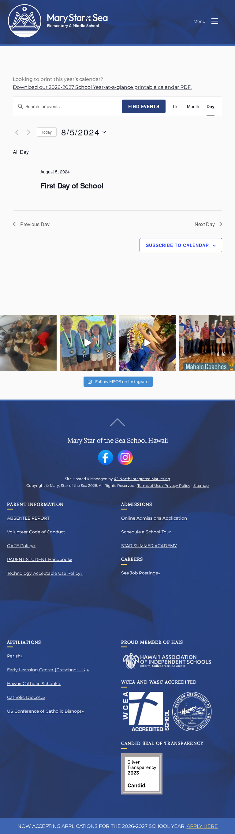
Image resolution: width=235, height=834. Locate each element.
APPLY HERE (202, 826)
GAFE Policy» (21, 545)
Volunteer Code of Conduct (36, 532)
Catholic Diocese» (26, 697)
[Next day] (28, 132)
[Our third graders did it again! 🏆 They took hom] (88, 343)
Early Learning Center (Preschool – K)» (48, 670)
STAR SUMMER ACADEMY (149, 545)
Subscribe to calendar (177, 245)
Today (47, 132)
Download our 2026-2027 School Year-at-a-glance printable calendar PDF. (102, 87)
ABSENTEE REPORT (28, 518)
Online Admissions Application (154, 518)
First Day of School (71, 185)
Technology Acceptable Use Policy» (45, 573)
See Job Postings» (140, 573)
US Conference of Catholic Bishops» (45, 711)
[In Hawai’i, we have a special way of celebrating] (147, 343)
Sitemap (201, 485)
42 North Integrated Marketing (142, 478)
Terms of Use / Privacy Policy (163, 485)
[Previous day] (16, 132)
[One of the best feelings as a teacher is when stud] (28, 343)
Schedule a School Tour (146, 532)
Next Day (205, 224)
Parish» (15, 656)
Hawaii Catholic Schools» (34, 683)
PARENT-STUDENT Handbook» (39, 559)
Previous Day (35, 224)
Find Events (143, 106)
